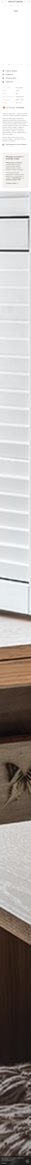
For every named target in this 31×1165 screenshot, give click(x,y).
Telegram (15, 179)
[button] (13, 64)
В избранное (9, 74)
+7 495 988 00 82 (16, 178)
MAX (19, 179)
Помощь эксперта (11, 78)
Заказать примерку (11, 71)
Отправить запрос (11, 183)
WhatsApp (9, 179)
